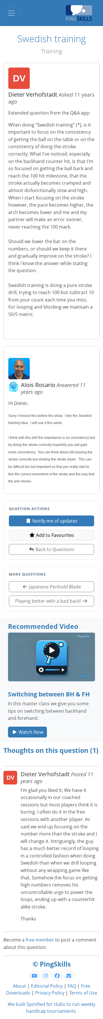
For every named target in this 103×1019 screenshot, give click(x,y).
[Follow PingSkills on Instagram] (46, 975)
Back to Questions (54, 549)
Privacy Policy (49, 993)
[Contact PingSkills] (69, 975)
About (19, 986)
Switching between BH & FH (49, 694)
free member (40, 940)
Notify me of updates (54, 521)
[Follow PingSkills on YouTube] (34, 975)
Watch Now (30, 732)
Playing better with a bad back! (48, 601)
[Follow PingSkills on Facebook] (57, 975)
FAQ (72, 986)
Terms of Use (83, 993)
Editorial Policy (47, 986)
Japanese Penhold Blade (54, 587)
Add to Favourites (54, 535)
